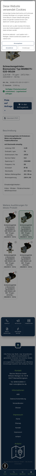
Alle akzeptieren (18, 43)
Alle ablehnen (9, 48)
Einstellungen (26, 48)
